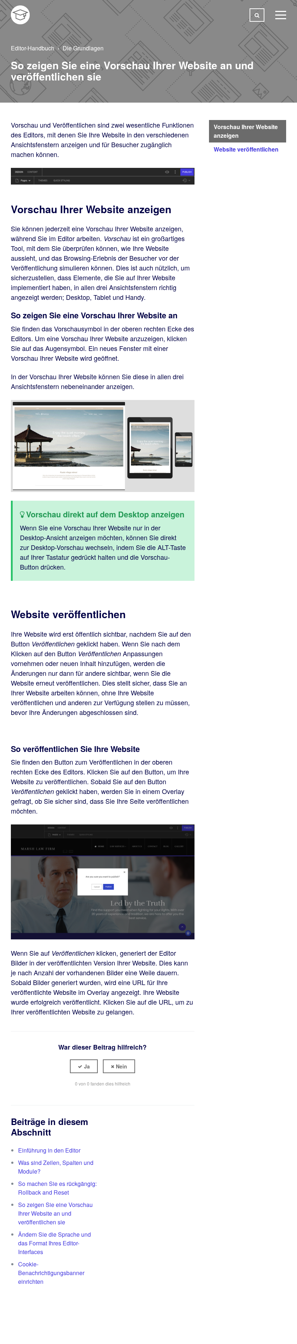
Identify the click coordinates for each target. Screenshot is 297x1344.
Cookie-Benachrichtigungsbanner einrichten (51, 1273)
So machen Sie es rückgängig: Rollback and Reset (57, 1187)
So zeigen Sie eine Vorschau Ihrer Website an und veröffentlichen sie (55, 1213)
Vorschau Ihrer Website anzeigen (246, 131)
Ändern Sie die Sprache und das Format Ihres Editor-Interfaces (54, 1243)
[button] (84, 1066)
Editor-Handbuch (32, 48)
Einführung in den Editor (49, 1150)
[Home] (20, 14)
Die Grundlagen (83, 48)
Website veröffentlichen (246, 149)
